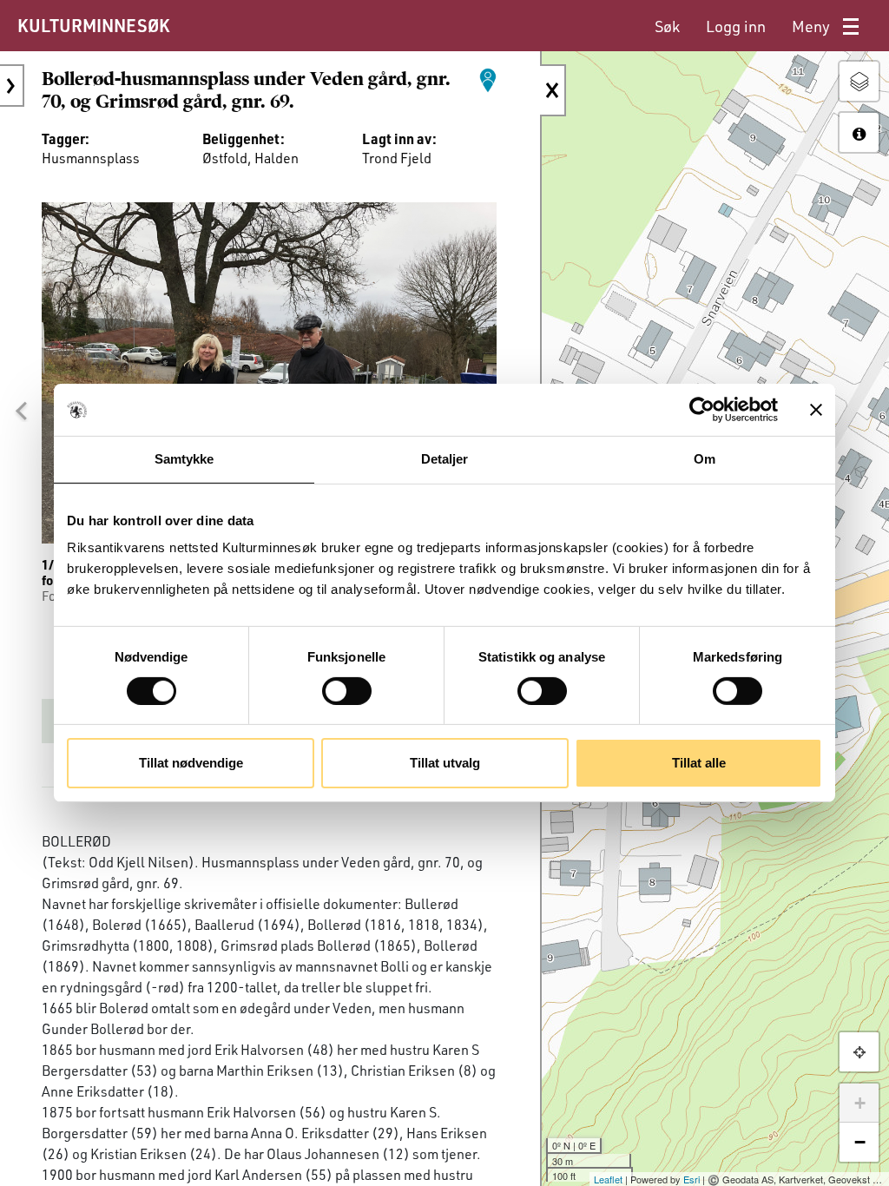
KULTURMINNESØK (93, 25)
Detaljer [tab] (445, 458)
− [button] (860, 1142)
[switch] (347, 691)
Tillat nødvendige (191, 762)
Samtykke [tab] (184, 458)
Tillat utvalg (445, 762)
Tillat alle (699, 762)
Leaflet (608, 1179)
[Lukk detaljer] (553, 90)
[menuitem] (667, 26)
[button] (21, 411)
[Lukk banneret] (816, 410)
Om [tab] (704, 458)
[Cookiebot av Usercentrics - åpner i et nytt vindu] (702, 410)
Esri (691, 1179)
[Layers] (859, 81)
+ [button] (860, 1103)
